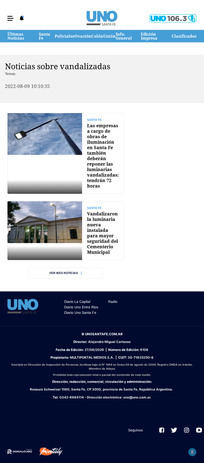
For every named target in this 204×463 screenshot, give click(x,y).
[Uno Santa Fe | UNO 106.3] (173, 18)
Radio (112, 302)
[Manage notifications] (192, 452)
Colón (97, 36)
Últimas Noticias (15, 36)
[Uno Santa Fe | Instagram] (187, 430)
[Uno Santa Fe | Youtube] (199, 430)
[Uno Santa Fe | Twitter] (174, 430)
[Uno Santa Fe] (102, 18)
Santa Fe (44, 36)
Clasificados (184, 36)
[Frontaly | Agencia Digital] (47, 452)
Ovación (82, 36)
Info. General (124, 36)
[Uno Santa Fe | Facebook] (162, 430)
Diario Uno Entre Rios (81, 307)
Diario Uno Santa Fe (80, 313)
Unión (109, 36)
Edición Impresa (149, 36)
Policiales (64, 36)
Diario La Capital (77, 302)
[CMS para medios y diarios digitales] (19, 451)
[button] (10, 18)
